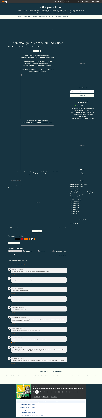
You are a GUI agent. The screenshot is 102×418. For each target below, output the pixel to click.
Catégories (27, 17)
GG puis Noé (51, 7)
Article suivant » (62, 228)
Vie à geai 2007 (74, 201)
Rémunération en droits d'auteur (62, 375)
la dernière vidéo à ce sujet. (47, 57)
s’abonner (38, 396)
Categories (18, 46)
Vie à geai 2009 (74, 205)
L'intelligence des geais (76, 199)
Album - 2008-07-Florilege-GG (78, 184)
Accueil (19, 17)
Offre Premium (72, 375)
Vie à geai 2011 (74, 209)
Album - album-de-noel (76, 186)
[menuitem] (19, 17)
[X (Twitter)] (58, 1)
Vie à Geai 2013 (74, 213)
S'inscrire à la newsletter (13, 243)
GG (80, 118)
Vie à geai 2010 (74, 207)
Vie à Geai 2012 (74, 211)
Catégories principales (40, 17)
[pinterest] (61, 1)
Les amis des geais (75, 196)
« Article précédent (13, 228)
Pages (51, 17)
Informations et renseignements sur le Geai (81, 194)
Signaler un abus (48, 375)
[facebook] (56, 1)
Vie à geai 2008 (74, 203)
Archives (58, 17)
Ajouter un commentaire (20, 264)
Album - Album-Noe (75, 188)
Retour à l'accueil (37, 231)
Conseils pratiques (75, 190)
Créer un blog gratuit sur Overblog (28, 375)
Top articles (37, 375)
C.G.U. (54, 375)
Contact (65, 17)
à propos (55, 396)
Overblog (59, 371)
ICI (57, 172)
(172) (74, 223)
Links (71, 197)
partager (46, 396)
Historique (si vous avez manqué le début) (81, 192)
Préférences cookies (93, 375)
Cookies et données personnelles (82, 375)
